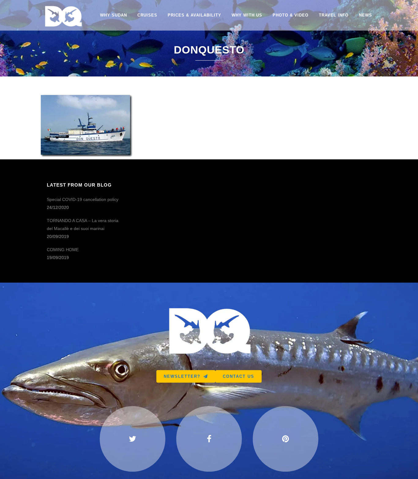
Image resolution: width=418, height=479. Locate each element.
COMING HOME (63, 249)
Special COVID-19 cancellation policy (82, 199)
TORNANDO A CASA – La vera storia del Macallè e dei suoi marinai (82, 224)
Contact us (238, 376)
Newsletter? (182, 376)
